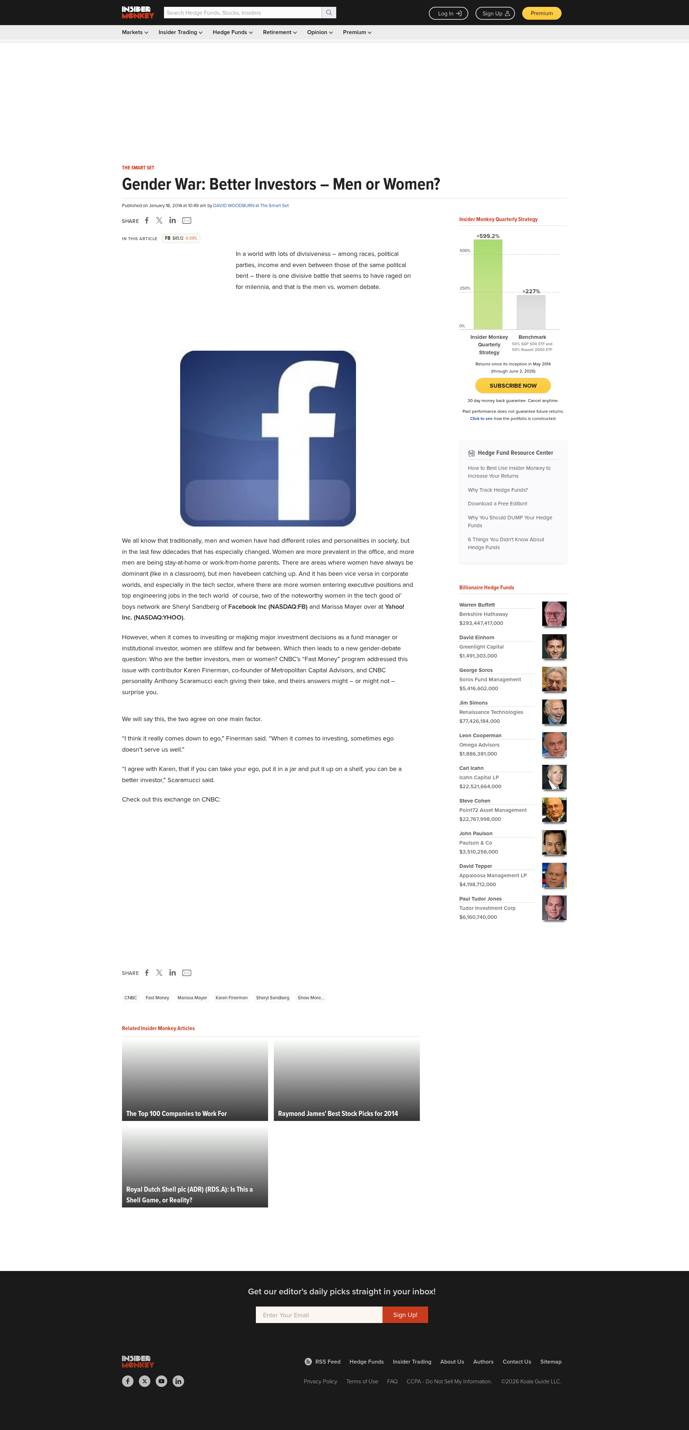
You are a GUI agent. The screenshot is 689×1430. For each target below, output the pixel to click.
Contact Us (517, 1361)
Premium (542, 13)
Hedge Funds (231, 32)
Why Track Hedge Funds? (498, 490)
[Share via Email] (186, 220)
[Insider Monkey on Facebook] (130, 1381)
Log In (446, 13)
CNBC (131, 997)
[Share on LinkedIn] (172, 220)
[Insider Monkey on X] (147, 1381)
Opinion (318, 32)
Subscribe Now (513, 386)
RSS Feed (328, 1361)
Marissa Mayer (192, 997)
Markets (133, 32)
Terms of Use (362, 1381)
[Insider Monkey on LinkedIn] (181, 1381)
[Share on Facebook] (148, 220)
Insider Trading (178, 32)
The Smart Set (138, 168)
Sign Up (492, 13)
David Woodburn (234, 205)
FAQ (392, 1381)
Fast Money (157, 997)
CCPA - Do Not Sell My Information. (449, 1381)
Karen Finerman (232, 997)
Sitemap (551, 1361)
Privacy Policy (320, 1381)
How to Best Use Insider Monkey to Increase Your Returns (509, 472)
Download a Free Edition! (497, 503)
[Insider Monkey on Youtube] (164, 1381)
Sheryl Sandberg (272, 997)
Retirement (278, 32)
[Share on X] (160, 220)
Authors (483, 1361)
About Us (452, 1361)
